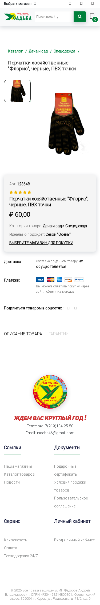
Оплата (10, 548)
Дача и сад (38, 51)
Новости (12, 482)
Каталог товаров (19, 474)
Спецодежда (64, 51)
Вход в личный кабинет (74, 540)
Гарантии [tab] (59, 333)
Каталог (15, 51)
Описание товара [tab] (23, 333)
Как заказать (15, 540)
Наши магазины (18, 466)
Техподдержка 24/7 (21, 556)
